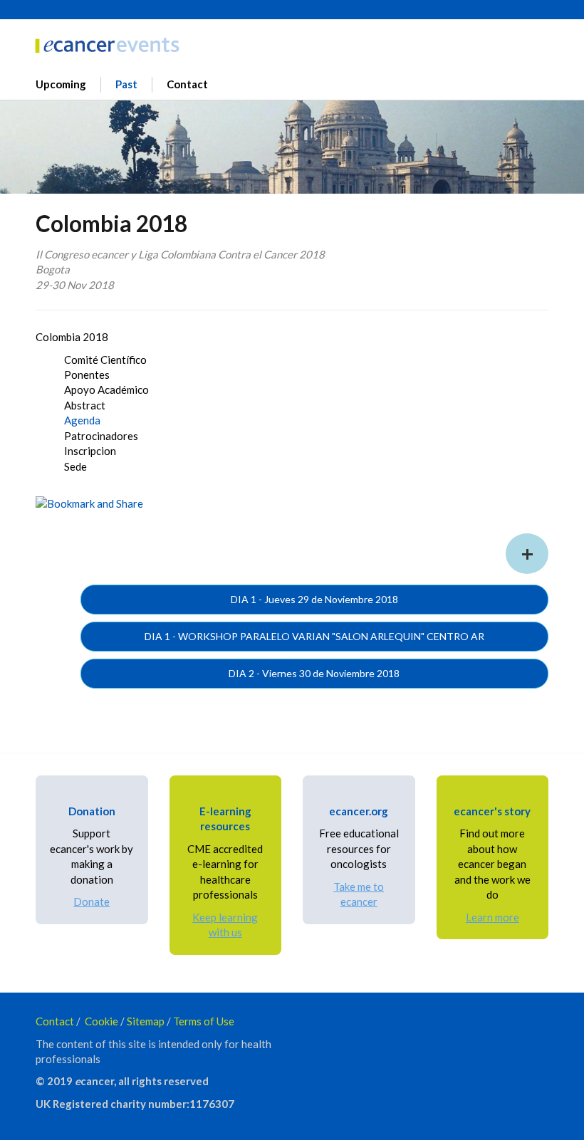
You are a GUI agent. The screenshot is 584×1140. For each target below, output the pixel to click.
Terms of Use (203, 1021)
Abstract (84, 405)
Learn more (492, 917)
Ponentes (87, 374)
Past (126, 84)
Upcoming (61, 84)
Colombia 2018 (72, 336)
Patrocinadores (101, 435)
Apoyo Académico (106, 389)
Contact (187, 84)
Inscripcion (90, 450)
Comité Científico (105, 359)
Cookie (101, 1021)
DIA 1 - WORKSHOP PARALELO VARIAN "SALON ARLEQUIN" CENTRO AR (314, 636)
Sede (75, 466)
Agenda (82, 420)
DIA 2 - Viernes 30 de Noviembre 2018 (314, 673)
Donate (91, 901)
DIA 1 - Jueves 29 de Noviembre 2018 (314, 599)
